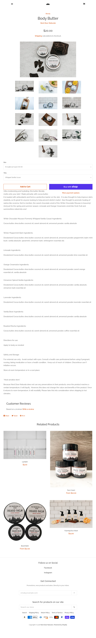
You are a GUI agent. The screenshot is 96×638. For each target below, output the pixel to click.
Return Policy (45, 613)
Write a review (28, 409)
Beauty (48, 13)
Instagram (48, 573)
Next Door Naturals (48, 23)
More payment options (70, 193)
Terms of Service (57, 613)
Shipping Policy (34, 613)
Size (5, 162)
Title (5, 173)
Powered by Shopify (60, 625)
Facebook (48, 568)
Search (24, 613)
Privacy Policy (69, 613)
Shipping (38, 36)
